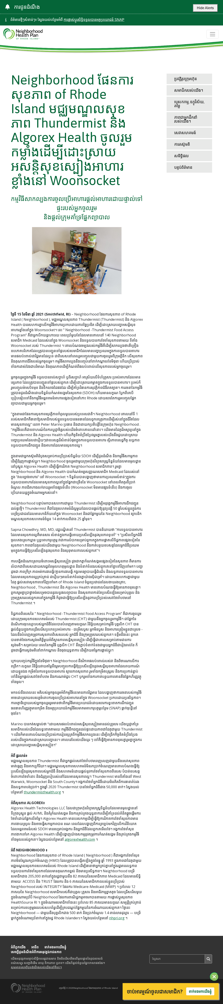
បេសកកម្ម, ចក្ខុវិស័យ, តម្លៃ (189, 104)
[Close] (214, 976)
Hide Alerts (205, 8)
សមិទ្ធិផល (181, 156)
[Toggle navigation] (212, 34)
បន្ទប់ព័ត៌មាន (183, 167)
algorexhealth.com (80, 839)
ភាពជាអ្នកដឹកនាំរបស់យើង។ (185, 119)
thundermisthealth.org (42, 792)
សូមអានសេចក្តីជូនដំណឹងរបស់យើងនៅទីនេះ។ (36, 967)
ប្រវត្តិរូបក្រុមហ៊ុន (185, 78)
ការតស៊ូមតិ (182, 144)
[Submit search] (208, 959)
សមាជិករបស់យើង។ (188, 90)
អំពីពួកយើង (18, 947)
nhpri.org (117, 918)
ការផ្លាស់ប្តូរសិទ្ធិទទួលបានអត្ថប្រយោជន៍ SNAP (94, 20)
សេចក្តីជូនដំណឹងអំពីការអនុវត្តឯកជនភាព (36, 952)
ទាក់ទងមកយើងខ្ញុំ (55, 947)
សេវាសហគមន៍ (185, 132)
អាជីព (35, 947)
